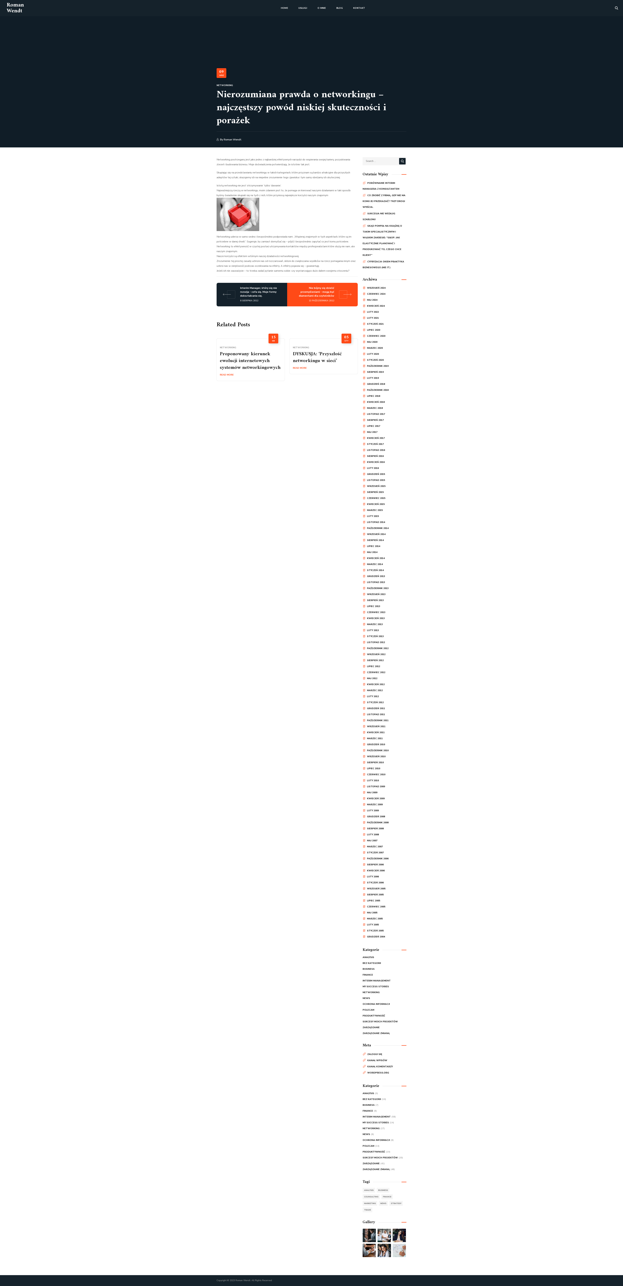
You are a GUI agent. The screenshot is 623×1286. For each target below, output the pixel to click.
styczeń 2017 (375, 444)
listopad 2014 (376, 522)
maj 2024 (372, 299)
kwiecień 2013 (376, 618)
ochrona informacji (376, 1004)
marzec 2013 (375, 624)
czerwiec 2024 (376, 293)
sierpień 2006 (375, 864)
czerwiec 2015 (376, 498)
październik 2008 (378, 822)
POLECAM (368, 1009)
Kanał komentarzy (380, 1066)
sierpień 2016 (375, 456)
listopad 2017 (376, 414)
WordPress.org (378, 1072)
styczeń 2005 (375, 930)
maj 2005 (372, 912)
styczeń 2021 (375, 324)
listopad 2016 (376, 450)
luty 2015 (373, 516)
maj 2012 (372, 678)
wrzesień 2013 (376, 594)
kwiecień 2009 (376, 798)
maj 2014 (372, 552)
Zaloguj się (374, 1054)
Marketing (370, 1203)
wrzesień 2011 (376, 726)
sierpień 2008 (375, 828)
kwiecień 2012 (376, 684)
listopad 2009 (376, 786)
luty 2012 (373, 696)
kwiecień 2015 (376, 504)
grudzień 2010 (376, 744)
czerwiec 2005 (376, 906)
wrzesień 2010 (376, 756)
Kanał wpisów (377, 1060)
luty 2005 (373, 924)
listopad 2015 (376, 480)
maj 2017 (372, 432)
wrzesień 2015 (376, 486)
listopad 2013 (376, 582)
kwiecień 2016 (376, 462)
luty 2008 (373, 834)
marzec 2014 (375, 564)
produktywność (374, 1015)
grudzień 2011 (376, 708)
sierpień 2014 (375, 540)
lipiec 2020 (373, 330)
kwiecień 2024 (376, 305)
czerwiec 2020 (376, 336)
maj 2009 (372, 792)
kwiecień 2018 (376, 402)
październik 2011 (378, 720)
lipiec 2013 (373, 606)
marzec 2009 (375, 804)
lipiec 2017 (373, 426)
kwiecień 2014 (376, 558)
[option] (250, 360)
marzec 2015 (375, 510)
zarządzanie (371, 1027)
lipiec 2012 (373, 666)
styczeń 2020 (375, 360)
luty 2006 (373, 876)
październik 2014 (378, 528)
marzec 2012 (375, 690)
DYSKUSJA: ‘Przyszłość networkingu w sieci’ (317, 357)
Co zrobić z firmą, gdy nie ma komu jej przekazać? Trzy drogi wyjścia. (384, 201)
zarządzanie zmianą (376, 1033)
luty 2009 (373, 810)
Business (369, 969)
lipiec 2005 (373, 900)
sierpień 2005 (375, 894)
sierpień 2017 (375, 420)
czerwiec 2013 (376, 612)
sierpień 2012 (375, 660)
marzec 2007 (375, 846)
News (366, 998)
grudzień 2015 (376, 474)
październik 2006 (378, 858)
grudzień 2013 (376, 576)
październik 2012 (378, 648)
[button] (616, 8)
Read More (227, 374)
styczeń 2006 (375, 882)
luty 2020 (373, 354)
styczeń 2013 (375, 636)
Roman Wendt (232, 139)
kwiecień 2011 (376, 732)
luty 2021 (373, 318)
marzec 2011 (375, 738)
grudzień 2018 (376, 384)
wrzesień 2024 (376, 287)
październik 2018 (378, 390)
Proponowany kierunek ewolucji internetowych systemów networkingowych (250, 361)
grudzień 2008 (376, 816)
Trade (367, 1210)
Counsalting (371, 1196)
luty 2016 (373, 468)
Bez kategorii (372, 963)
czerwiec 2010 (376, 774)
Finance (368, 974)
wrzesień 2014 (376, 534)
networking (225, 85)
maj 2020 (372, 342)
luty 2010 (373, 780)
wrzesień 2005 (376, 888)
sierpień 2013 (375, 600)
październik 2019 (378, 366)
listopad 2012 (376, 642)
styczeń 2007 (375, 852)
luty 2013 (373, 630)
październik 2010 (378, 750)
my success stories (376, 986)
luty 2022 (373, 312)
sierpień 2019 (375, 372)
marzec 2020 (375, 348)
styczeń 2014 (375, 570)
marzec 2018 (375, 408)
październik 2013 (378, 588)
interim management (377, 980)
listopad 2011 (376, 714)
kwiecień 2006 (376, 870)
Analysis (368, 957)
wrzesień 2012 (376, 654)
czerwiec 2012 (376, 672)
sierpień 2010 (375, 762)
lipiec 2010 (373, 768)
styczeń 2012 (375, 702)
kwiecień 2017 (376, 438)
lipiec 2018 (373, 396)
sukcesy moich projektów (380, 1021)
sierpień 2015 (375, 492)
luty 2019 (373, 378)
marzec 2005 (375, 918)
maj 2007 (372, 840)
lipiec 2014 (373, 546)
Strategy (396, 1203)
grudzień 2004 (376, 936)
